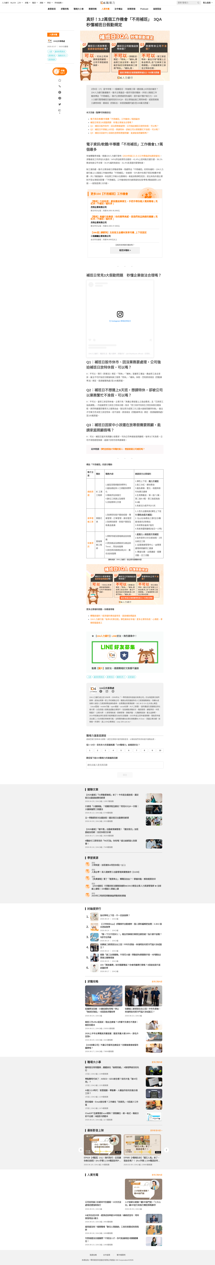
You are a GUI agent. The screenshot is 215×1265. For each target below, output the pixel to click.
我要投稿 (93, 1255)
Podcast (144, 9)
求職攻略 (65, 9)
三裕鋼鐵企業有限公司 (101, 236)
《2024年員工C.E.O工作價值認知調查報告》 (141, 156)
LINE (114, 636)
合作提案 (106, 1255)
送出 (125, 775)
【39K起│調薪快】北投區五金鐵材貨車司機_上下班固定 (119, 232)
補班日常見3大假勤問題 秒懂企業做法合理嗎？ (111, 122)
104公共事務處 (59, 41)
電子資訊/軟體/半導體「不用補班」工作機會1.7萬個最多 (115, 119)
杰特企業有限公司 (99, 207)
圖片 (100, 668)
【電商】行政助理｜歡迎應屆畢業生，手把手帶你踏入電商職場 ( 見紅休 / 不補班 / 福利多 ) (124, 202)
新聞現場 (131, 9)
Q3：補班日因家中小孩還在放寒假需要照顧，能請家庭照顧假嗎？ (119, 133)
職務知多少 (62, 55)
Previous (80, 1149)
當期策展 (157, 9)
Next (166, 1149)
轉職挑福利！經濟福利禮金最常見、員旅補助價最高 (113, 616)
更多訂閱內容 (157, 981)
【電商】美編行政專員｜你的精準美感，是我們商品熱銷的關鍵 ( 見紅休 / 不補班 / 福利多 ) (124, 218)
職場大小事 (79, 9)
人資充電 (105, 9)
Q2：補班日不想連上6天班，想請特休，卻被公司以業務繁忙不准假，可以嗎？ (125, 129)
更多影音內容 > (156, 1130)
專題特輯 (93, 9)
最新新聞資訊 (60, 51)
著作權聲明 (121, 1255)
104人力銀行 (103, 636)
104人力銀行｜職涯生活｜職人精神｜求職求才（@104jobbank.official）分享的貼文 (120, 354)
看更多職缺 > (125, 250)
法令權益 (118, 9)
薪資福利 (51, 59)
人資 (50, 51)
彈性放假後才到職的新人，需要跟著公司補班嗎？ (123, 449)
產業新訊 (52, 9)
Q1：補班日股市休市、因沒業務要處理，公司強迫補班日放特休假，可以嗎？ (124, 126)
